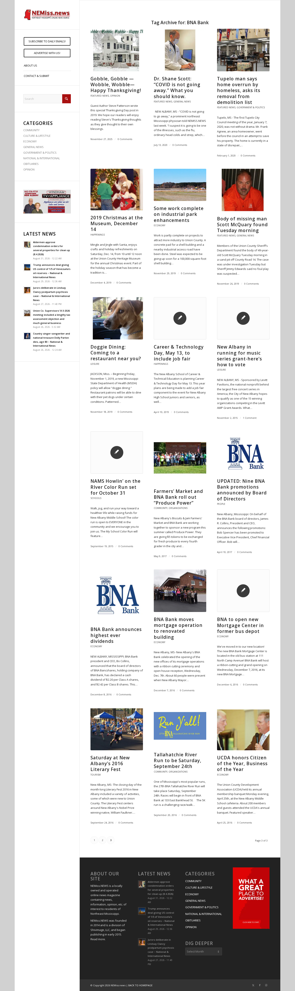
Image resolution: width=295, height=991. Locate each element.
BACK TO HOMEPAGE (140, 985)
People (221, 503)
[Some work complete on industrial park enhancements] (180, 185)
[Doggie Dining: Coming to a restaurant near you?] (116, 318)
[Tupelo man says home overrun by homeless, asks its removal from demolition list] (243, 50)
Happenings (97, 234)
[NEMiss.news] (47, 15)
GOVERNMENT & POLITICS (40, 153)
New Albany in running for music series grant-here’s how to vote (239, 356)
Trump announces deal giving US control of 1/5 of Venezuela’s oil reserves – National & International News (161, 916)
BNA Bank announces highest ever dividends (116, 635)
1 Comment (250, 417)
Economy (159, 225)
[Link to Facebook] (260, 985)
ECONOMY (30, 141)
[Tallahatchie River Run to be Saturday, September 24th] (180, 727)
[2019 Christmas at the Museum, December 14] (116, 189)
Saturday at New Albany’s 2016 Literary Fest (110, 764)
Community (160, 508)
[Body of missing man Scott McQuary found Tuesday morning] (243, 190)
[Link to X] (253, 985)
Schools (95, 498)
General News (182, 101)
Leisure (94, 363)
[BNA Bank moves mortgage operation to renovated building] (180, 590)
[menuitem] (47, 41)
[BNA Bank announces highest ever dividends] (116, 595)
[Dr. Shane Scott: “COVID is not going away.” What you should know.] (180, 50)
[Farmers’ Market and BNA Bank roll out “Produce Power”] (180, 457)
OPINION (29, 169)
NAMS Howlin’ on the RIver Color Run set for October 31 (115, 487)
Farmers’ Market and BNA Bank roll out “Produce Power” (178, 497)
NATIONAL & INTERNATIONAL (41, 158)
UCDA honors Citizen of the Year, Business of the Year (242, 764)
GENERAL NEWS (33, 147)
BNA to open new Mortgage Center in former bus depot (240, 625)
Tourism (95, 774)
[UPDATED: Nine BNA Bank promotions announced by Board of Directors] (243, 452)
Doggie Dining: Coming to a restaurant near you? (115, 353)
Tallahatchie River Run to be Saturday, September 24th (177, 761)
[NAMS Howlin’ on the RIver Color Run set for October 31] (116, 452)
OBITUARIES (31, 164)
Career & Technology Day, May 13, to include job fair (179, 353)
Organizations (178, 508)
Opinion (115, 95)
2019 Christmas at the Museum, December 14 (116, 224)
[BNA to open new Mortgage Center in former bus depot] (243, 590)
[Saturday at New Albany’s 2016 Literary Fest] (116, 729)
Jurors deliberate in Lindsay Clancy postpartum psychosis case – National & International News (161, 948)
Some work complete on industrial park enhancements (179, 214)
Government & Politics (251, 107)
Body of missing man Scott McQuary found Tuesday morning (242, 225)
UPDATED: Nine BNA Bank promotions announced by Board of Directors (242, 490)
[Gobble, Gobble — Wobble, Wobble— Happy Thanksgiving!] (116, 50)
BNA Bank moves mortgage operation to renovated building (178, 628)
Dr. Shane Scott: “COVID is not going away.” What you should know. (177, 87)
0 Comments (125, 139)
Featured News (99, 95)
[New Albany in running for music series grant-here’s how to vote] (243, 318)
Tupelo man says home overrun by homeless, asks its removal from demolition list (238, 90)
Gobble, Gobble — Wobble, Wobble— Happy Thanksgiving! (115, 85)
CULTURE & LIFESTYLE (37, 136)
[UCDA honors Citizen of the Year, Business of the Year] (243, 729)
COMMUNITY (31, 130)
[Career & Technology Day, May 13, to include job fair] (180, 318)
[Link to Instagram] (266, 985)
